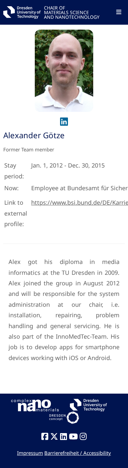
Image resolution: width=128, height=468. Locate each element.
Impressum (30, 453)
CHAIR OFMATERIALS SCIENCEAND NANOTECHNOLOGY (71, 12)
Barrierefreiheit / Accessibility (77, 453)
